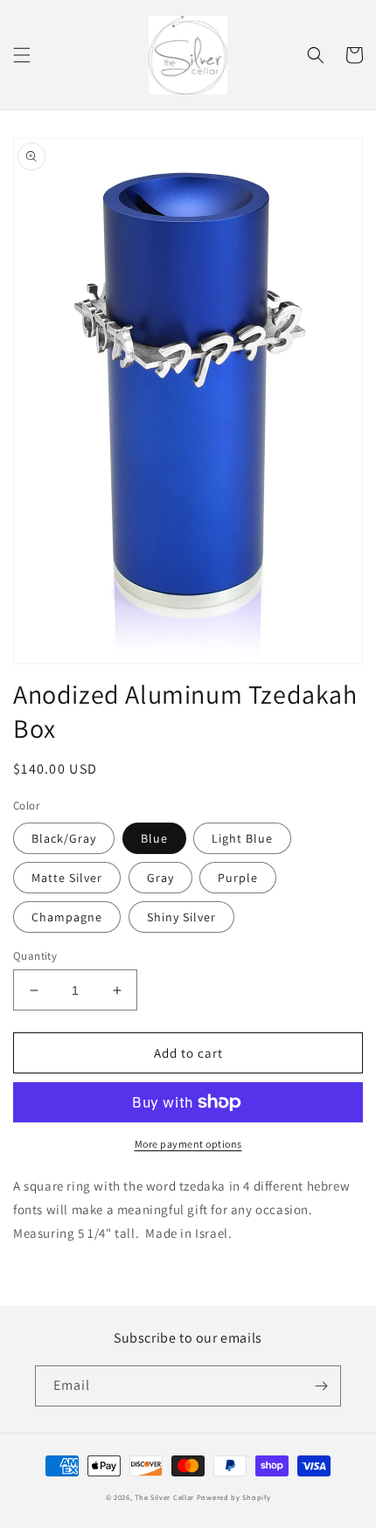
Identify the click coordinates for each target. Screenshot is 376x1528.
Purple (238, 878)
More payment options (188, 1143)
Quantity (35, 955)
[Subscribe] (321, 1385)
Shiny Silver (181, 917)
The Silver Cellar (164, 1497)
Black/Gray (63, 838)
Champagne (66, 917)
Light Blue (242, 838)
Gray (160, 878)
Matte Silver (66, 878)
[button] (22, 55)
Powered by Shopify (234, 1497)
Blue (154, 838)
